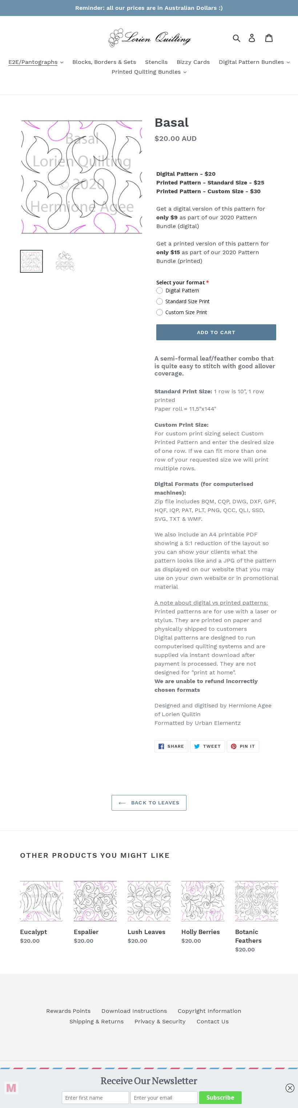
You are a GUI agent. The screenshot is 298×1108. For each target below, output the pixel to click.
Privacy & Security (160, 1021)
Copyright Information (209, 1010)
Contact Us (213, 1021)
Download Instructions (134, 1010)
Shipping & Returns (96, 1021)
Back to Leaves (154, 802)
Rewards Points (68, 1010)
